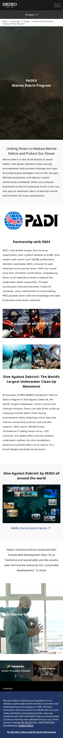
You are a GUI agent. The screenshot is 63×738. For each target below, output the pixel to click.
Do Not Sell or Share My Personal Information (31, 732)
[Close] (59, 695)
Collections (15, 21)
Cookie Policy (26, 725)
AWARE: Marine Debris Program (29, 527)
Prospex (27, 21)
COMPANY (8, 688)
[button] (57, 5)
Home (5, 21)
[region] (31, 714)
